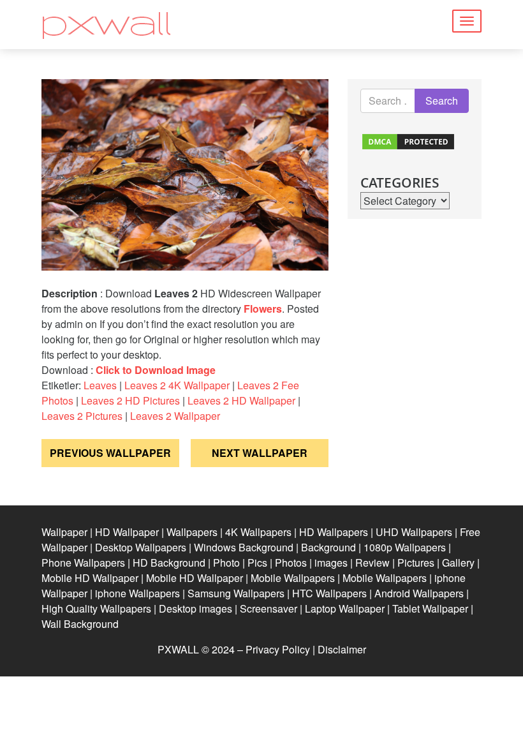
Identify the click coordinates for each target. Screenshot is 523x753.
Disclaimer (342, 649)
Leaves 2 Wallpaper (175, 415)
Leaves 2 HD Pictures (130, 400)
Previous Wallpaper (110, 452)
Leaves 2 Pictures (81, 415)
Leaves (100, 385)
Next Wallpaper (259, 452)
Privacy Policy (278, 649)
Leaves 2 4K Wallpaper (177, 385)
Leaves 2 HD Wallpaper (241, 400)
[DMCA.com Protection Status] (408, 140)
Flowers (263, 308)
